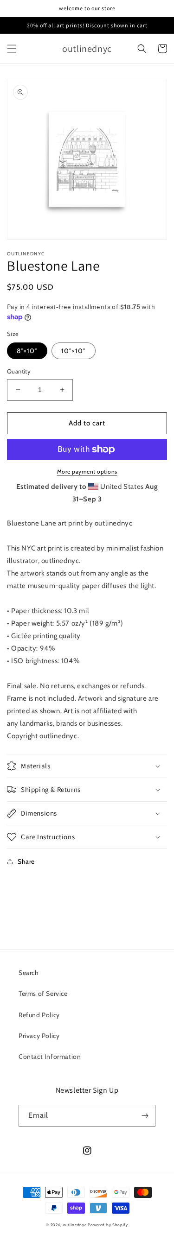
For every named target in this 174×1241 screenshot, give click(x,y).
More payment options (87, 471)
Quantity (19, 371)
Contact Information (50, 1056)
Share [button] (26, 861)
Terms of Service (43, 993)
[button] (11, 48)
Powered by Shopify (108, 1224)
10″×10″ (73, 351)
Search (29, 973)
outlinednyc (75, 1224)
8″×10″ (27, 351)
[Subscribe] (145, 1116)
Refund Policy (39, 1015)
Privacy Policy (39, 1036)
